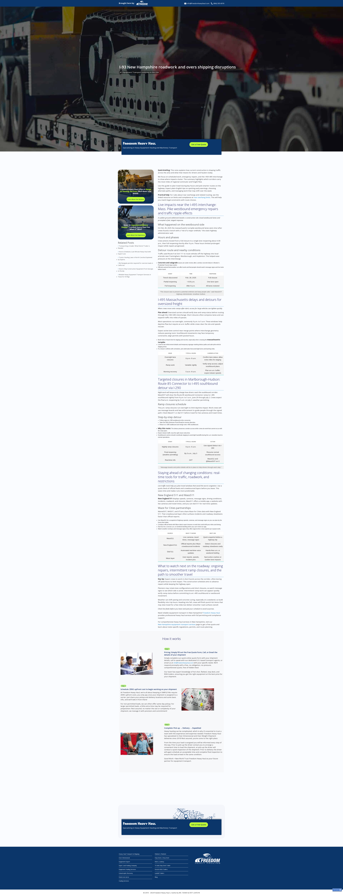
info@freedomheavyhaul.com (198, 3)
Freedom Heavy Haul (211, 613)
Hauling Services (124, 881)
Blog (156, 877)
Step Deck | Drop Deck (162, 858)
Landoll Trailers (159, 873)
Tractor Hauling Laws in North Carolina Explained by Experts (135, 258)
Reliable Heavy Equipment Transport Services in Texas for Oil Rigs (134, 276)
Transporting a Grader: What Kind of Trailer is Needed (134, 247)
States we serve (124, 877)
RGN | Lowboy (159, 862)
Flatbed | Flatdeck (160, 854)
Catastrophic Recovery (126, 873)
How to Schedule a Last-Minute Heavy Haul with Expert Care (134, 253)
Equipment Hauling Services (127, 869)
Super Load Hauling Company (128, 865)
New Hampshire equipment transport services (176, 624)
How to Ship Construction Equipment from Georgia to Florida (135, 270)
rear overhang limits (202, 197)
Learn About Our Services (135, 199)
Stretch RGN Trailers (161, 869)
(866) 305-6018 (218, 3)
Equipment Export (124, 862)
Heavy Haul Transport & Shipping (129, 854)
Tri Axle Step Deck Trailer (162, 865)
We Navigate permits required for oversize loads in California (135, 264)
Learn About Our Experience (136, 235)
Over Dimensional (124, 858)
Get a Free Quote (198, 144)
